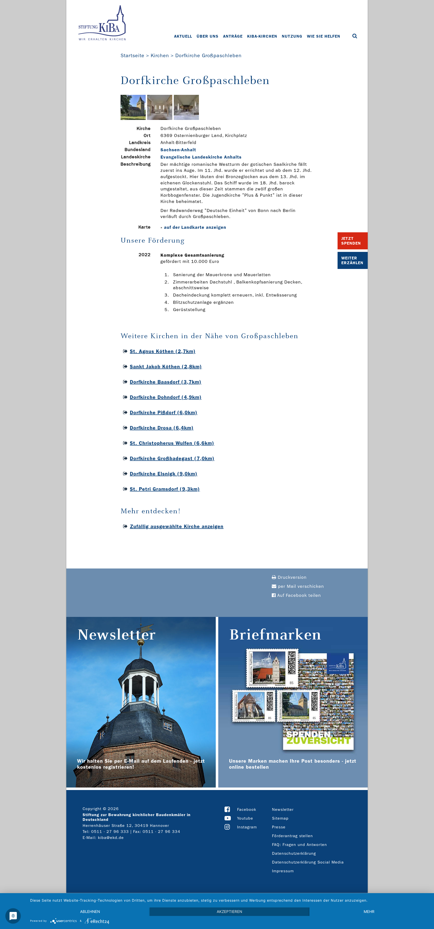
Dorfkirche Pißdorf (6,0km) (163, 412)
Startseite (132, 55)
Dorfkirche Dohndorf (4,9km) (166, 397)
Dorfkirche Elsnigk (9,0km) (163, 474)
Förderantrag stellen (292, 835)
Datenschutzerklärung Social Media (308, 862)
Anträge (233, 36)
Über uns (208, 36)
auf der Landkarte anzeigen (195, 227)
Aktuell (183, 36)
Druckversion (291, 577)
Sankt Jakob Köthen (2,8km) (166, 367)
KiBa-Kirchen (262, 36)
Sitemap (280, 818)
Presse (279, 827)
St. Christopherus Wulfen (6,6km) (172, 443)
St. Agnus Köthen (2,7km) (163, 351)
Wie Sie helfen (323, 36)
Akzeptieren (229, 911)
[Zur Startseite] (102, 23)
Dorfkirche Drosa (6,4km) (162, 428)
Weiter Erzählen (352, 260)
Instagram (247, 827)
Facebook (246, 809)
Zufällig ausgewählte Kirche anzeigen (177, 526)
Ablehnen (90, 911)
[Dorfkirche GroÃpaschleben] (133, 118)
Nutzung (292, 36)
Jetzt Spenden (351, 241)
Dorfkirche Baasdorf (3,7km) (165, 382)
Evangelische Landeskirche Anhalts (201, 157)
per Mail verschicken (300, 586)
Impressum (283, 871)
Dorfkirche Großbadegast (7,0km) (172, 458)
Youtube (245, 818)
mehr (369, 911)
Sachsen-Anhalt (178, 150)
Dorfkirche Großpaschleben (208, 55)
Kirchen (160, 55)
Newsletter (283, 809)
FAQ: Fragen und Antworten (299, 844)
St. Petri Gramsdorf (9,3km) (165, 489)
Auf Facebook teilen (298, 595)
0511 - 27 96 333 (110, 831)
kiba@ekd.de (111, 837)
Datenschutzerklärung (294, 853)
